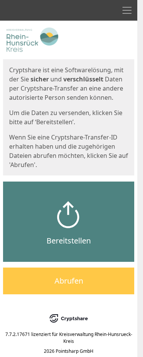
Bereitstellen (69, 240)
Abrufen (69, 281)
